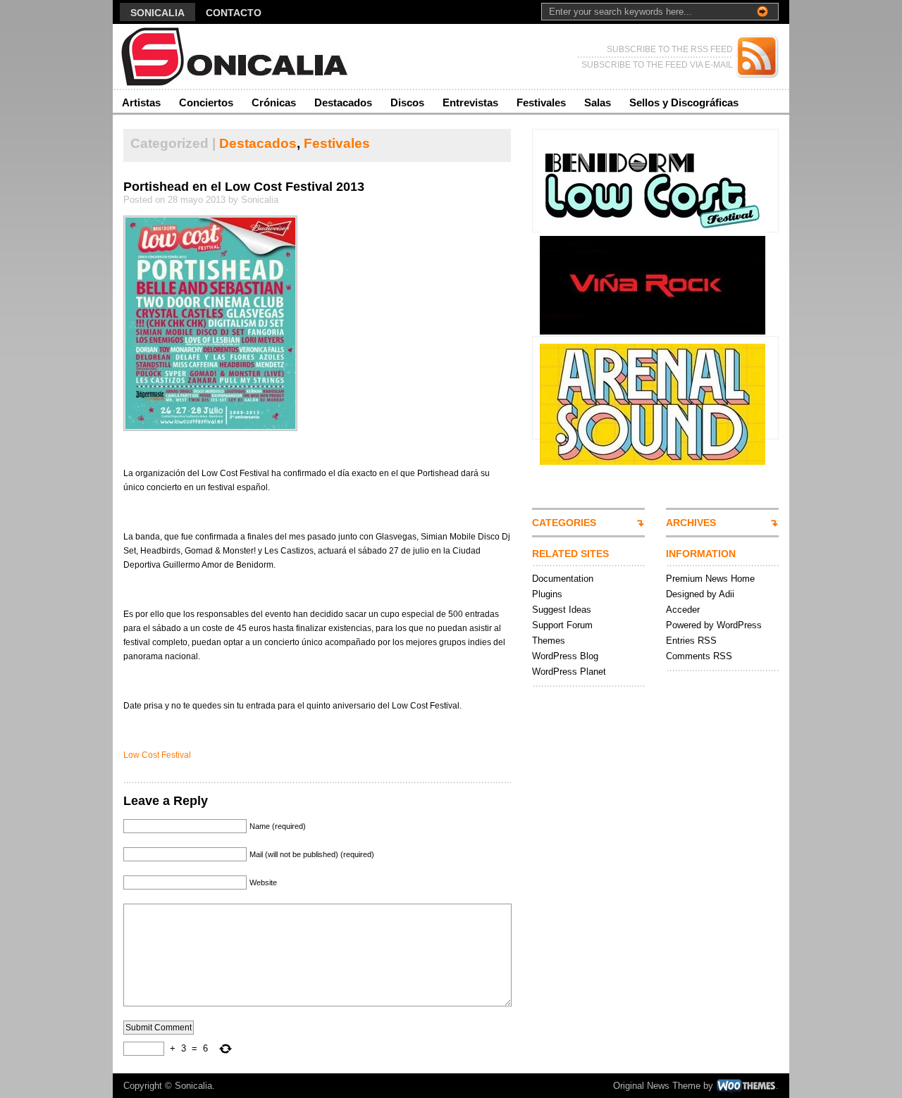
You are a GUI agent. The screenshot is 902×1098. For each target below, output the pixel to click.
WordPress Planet (569, 671)
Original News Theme (656, 1085)
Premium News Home (710, 578)
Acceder (683, 609)
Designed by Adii (700, 594)
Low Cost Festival (157, 755)
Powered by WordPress (714, 625)
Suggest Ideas (561, 609)
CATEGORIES (564, 522)
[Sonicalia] (250, 56)
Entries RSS (691, 640)
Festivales (541, 102)
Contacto (233, 12)
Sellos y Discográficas (684, 102)
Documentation (562, 578)
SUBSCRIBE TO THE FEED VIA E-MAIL (657, 65)
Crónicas (274, 102)
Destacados (343, 102)
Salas (597, 102)
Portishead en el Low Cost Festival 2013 (243, 187)
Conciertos (206, 102)
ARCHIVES (691, 522)
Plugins (547, 594)
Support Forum (562, 625)
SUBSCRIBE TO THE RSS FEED (670, 49)
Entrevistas (470, 102)
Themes (548, 640)
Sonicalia (157, 12)
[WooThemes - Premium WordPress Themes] (746, 1085)
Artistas (141, 102)
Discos (407, 102)
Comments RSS (699, 656)
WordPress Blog (565, 656)
